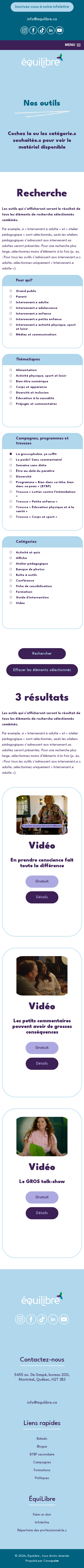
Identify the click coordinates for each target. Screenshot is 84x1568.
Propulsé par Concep (42, 1560)
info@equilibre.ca (42, 19)
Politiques (42, 1478)
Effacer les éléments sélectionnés (42, 670)
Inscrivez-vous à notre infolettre (42, 7)
